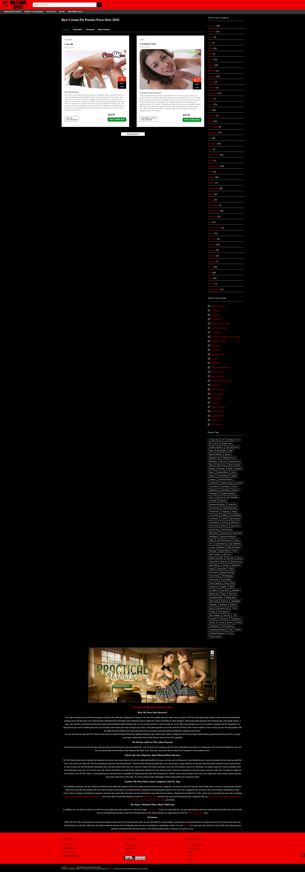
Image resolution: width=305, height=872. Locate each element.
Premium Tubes (214, 228)
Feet (210, 110)
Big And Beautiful (215, 454)
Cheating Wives (222, 472)
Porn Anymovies (217, 394)
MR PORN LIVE (75, 12)
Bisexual (211, 71)
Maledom (221, 547)
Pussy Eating (226, 579)
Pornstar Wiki (216, 398)
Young (230, 633)
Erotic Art (219, 497)
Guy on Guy (214, 529)
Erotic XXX (215, 346)
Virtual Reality (214, 289)
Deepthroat (213, 490)
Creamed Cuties (148, 43)
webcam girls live (217, 416)
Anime (210, 37)
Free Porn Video (217, 354)
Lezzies (212, 547)
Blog (62, 12)
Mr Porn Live (153, 810)
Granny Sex (235, 526)
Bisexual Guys (234, 461)
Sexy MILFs (224, 590)
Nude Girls (230, 558)
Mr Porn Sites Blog (196, 813)
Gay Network (214, 522)
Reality (211, 233)
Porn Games (213, 205)
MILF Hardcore (215, 554)
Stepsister (213, 604)
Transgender (214, 626)
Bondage (221, 468)
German (225, 522)
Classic (212, 476)
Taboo (210, 267)
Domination (213, 494)
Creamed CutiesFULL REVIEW (148, 119)
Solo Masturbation (216, 597)
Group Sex (212, 144)
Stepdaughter (231, 597)
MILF (235, 551)
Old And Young (236, 561)
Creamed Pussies (225, 479)
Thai (234, 615)
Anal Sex (212, 32)
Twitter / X (69, 845)
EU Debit (212, 501)
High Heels (213, 533)
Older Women (214, 565)
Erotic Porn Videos (218, 341)
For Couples (213, 127)
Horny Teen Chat (217, 376)
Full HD (224, 519)
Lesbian (211, 177)
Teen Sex (226, 615)
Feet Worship (214, 508)
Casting (211, 82)
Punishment (213, 579)
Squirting (212, 261)
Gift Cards (235, 522)
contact (186, 825)
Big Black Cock (214, 458)
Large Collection (234, 544)
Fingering (225, 511)
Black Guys (221, 465)
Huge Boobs (237, 533)
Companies (129, 848)
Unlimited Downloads (217, 633)
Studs (211, 608)
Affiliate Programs (217, 306)
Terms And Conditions (196, 845)
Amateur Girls (226, 443)
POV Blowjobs (227, 576)
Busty (211, 472)
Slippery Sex (214, 594)
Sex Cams (212, 239)
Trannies (238, 622)
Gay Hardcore (234, 519)
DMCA (190, 856)
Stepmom (224, 601)
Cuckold (239, 483)
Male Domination (234, 547)
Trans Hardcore (228, 626)
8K (210, 443)
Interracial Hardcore (227, 536)
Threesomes (235, 619)
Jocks (237, 540)
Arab (210, 43)
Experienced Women (217, 504)
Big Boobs (213, 461)
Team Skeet (97, 797)
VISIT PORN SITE (117, 119)
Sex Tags (51, 12)
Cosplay (234, 476)
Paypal (211, 569)
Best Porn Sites (150, 797)
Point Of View (214, 576)
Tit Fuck (221, 622)
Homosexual (225, 533)
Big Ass (227, 454)
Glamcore (224, 526)
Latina (210, 172)
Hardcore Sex (214, 155)
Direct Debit (225, 490)
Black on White (234, 465)
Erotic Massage (232, 497)
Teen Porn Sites (215, 797)
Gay (209, 138)
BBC (230, 451)
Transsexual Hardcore (217, 629)
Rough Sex (213, 587)
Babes (211, 451)
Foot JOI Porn (216, 350)
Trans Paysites (141, 800)
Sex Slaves (213, 590)
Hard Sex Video (217, 372)
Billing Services (131, 852)
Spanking (212, 256)
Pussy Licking (229, 583)
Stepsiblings (235, 601)
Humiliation (213, 536)
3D (223, 440)
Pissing (211, 200)
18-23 (216, 443)
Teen (210, 273)
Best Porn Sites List (218, 328)
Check (233, 472)
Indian (210, 160)
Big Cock (223, 461)
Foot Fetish (213, 515)
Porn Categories (34, 12)
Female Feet (214, 511)
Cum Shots (213, 486)
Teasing (212, 612)
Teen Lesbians (214, 615)
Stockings (223, 604)
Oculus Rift (213, 561)
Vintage (211, 284)
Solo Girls (232, 594)
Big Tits (211, 65)
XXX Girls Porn (216, 425)
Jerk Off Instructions (224, 540)
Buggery (238, 468)
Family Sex (232, 504)
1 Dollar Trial (214, 440)
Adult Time (70, 797)
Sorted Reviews (12, 12)
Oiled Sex (224, 561)
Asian (210, 48)
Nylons (239, 558)
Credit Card (213, 483)
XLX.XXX (214, 420)
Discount (235, 490)
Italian (211, 540)
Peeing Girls (221, 569)
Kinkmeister (215, 385)
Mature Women (225, 551)
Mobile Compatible (216, 558)
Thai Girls (212, 619)
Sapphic (223, 587)
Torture (229, 622)
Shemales (236, 590)
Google (110, 869)
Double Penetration (228, 494)
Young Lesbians (215, 637)
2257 (190, 852)
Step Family (213, 601)
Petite (231, 569)
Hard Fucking (226, 529)
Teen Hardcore (223, 612)
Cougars (212, 479)
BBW (210, 54)
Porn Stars (212, 217)
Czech (234, 486)
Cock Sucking (222, 476)
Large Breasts (220, 544)
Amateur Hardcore (216, 447)
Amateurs (212, 26)
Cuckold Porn (216, 332)
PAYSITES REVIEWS (71, 856)
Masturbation (213, 188)
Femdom (211, 116)
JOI (210, 544)
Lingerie (211, 183)
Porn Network (213, 211)
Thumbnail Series (217, 407)
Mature (211, 194)
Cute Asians (224, 486)
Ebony (210, 99)
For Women (213, 519)
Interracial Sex (214, 166)
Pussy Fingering (215, 583)
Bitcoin (211, 465)
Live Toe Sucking (217, 389)
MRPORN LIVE (68, 848)
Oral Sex (226, 565)
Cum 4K (69, 44)
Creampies (68, 39)
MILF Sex (227, 554)
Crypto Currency (227, 483)
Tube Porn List (216, 411)
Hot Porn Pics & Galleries (221, 381)
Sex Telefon (215, 403)
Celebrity (212, 88)
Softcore (211, 250)
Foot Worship (235, 515)
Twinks (237, 629)
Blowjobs (212, 76)
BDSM (211, 60)
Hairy (210, 149)
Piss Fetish (213, 572)
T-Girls (234, 608)
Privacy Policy (193, 848)
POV (210, 222)
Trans (210, 278)
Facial (142, 39)
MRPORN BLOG (69, 852)
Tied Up (212, 622)
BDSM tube (215, 315)
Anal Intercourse (232, 447)
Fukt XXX (214, 359)
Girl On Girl (213, 526)
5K (238, 440)
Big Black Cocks (229, 458)
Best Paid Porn (216, 319)
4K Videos (230, 440)
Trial (230, 629)
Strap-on (233, 604)
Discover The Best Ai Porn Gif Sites (225, 337)
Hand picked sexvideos (220, 368)
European (222, 501)
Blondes (212, 468)
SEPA (231, 587)
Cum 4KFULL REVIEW (71, 119)
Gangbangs (213, 132)
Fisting (234, 511)
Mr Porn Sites (71, 867)
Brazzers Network (83, 797)
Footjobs (224, 515)
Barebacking (221, 451)
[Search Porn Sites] (99, 5)
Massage (212, 551)
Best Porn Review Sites (220, 324)
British (230, 468)
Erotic (211, 497)
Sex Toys (212, 245)
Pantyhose (236, 565)
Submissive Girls (222, 608)
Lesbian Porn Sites (157, 800)
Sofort (223, 594)
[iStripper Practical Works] (152, 649)
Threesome (223, 619)
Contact (191, 860)
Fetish (210, 121)
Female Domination (229, 508)
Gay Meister (215, 363)
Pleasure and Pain (227, 572)
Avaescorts (215, 311)
